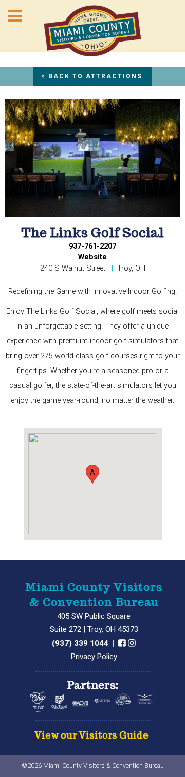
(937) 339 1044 (81, 643)
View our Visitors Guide (91, 735)
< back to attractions (91, 76)
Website (92, 257)
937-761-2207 (92, 246)
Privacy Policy (94, 656)
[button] (92, 474)
